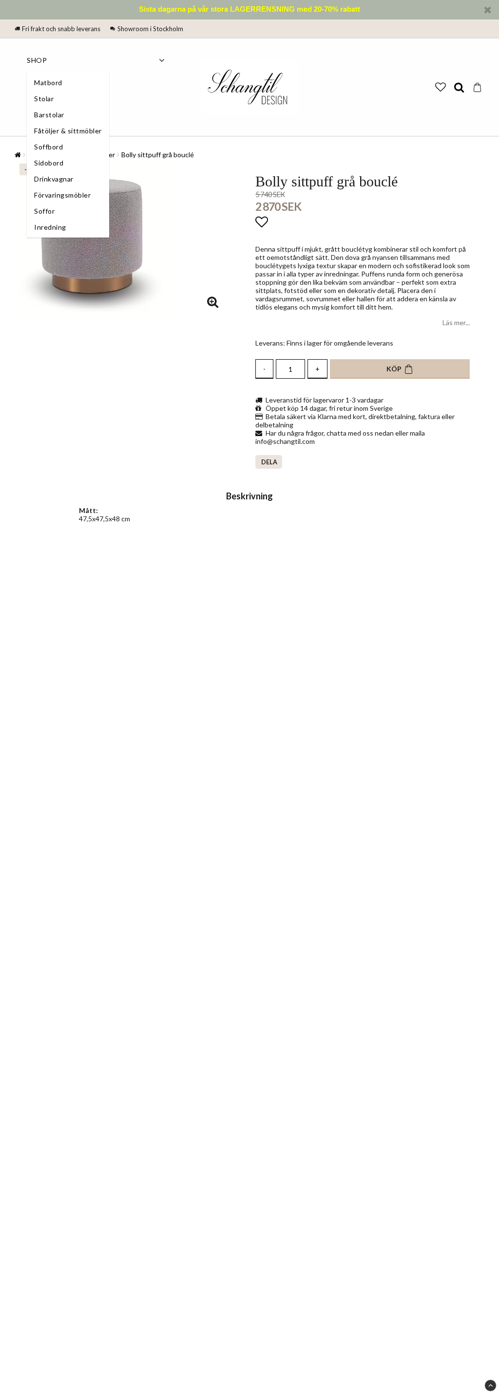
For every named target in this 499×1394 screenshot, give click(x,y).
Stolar (44, 98)
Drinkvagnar (54, 179)
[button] (440, 86)
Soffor (44, 211)
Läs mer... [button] (456, 322)
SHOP (37, 60)
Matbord (48, 82)
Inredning (50, 227)
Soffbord (48, 147)
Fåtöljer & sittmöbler (68, 131)
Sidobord (48, 163)
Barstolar (49, 114)
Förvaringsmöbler (62, 195)
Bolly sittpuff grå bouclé (157, 154)
